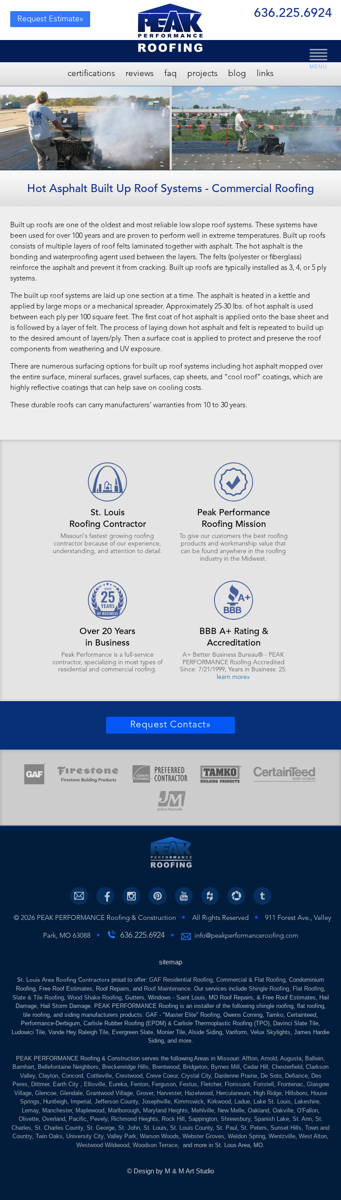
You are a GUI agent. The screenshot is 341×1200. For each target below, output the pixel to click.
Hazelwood (199, 1093)
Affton (250, 1058)
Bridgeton (195, 1067)
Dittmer (40, 1084)
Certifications (91, 74)
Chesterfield (287, 1067)
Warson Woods (159, 1136)
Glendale (71, 1093)
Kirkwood (219, 1101)
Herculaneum (233, 1093)
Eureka (118, 1084)
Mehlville (202, 1110)
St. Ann (302, 1119)
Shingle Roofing (269, 988)
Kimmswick (189, 1101)
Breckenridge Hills (125, 1067)
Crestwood (129, 1075)
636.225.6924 (293, 14)
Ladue (242, 1101)
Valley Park (121, 1136)
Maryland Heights (165, 1110)
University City (84, 1136)
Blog (237, 74)
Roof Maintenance (167, 988)
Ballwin (314, 1058)
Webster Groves (203, 1136)
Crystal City (196, 1075)
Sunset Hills (285, 1127)
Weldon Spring (246, 1136)
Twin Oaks (49, 1136)
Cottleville (99, 1075)
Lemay (30, 1110)
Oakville (283, 1110)
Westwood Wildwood (102, 1145)
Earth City (66, 1084)
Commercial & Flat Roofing (250, 979)
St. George (101, 1127)
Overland (53, 1119)
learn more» (233, 677)
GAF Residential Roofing (181, 979)
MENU (318, 67)
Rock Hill (173, 1119)
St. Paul (226, 1127)
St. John (129, 1127)
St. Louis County (191, 1127)
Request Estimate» (50, 19)
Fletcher (211, 1084)
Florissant (237, 1084)
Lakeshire (306, 1101)
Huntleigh (55, 1101)
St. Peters (254, 1127)
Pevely (98, 1119)
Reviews (140, 74)
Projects (202, 74)
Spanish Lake (271, 1119)
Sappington (202, 1119)
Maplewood (89, 1110)
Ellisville (94, 1084)
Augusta (290, 1058)
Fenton (139, 1084)
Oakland (258, 1110)
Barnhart (23, 1067)
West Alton (313, 1136)
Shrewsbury (235, 1119)
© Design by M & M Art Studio (170, 1171)
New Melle (231, 1110)
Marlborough (123, 1110)
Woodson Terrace (155, 1145)
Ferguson (164, 1084)
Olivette (29, 1119)
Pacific (78, 1119)
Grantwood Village (109, 1093)
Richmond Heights (134, 1119)
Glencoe (45, 1093)
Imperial (81, 1101)
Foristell (264, 1084)
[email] (79, 896)
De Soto (271, 1075)
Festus (188, 1084)
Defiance (296, 1075)
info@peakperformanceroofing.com (246, 936)
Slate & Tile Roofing (38, 997)
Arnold (269, 1058)
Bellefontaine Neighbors (68, 1067)
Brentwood (165, 1067)
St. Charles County (59, 1127)
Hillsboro (296, 1093)
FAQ (170, 74)
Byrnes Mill (225, 1067)
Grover (144, 1093)
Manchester (57, 1110)
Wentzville (282, 1136)
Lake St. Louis (272, 1101)
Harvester (169, 1093)
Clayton (48, 1075)
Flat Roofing (308, 988)
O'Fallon (307, 1110)
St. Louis (155, 1127)
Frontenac (290, 1084)
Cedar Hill (255, 1067)
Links (265, 74)
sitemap (170, 962)
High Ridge (268, 1093)
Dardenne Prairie (235, 1075)
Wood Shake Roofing (94, 997)
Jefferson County (116, 1101)
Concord (72, 1075)
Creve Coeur (162, 1075)
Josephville (156, 1101)
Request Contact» (170, 725)
